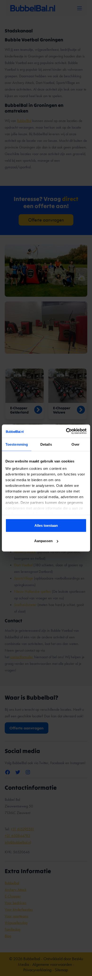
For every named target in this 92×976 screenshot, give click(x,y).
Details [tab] (46, 444)
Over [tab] (75, 444)
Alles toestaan (46, 525)
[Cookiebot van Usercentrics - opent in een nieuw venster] (66, 431)
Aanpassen (43, 541)
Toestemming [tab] (16, 444)
